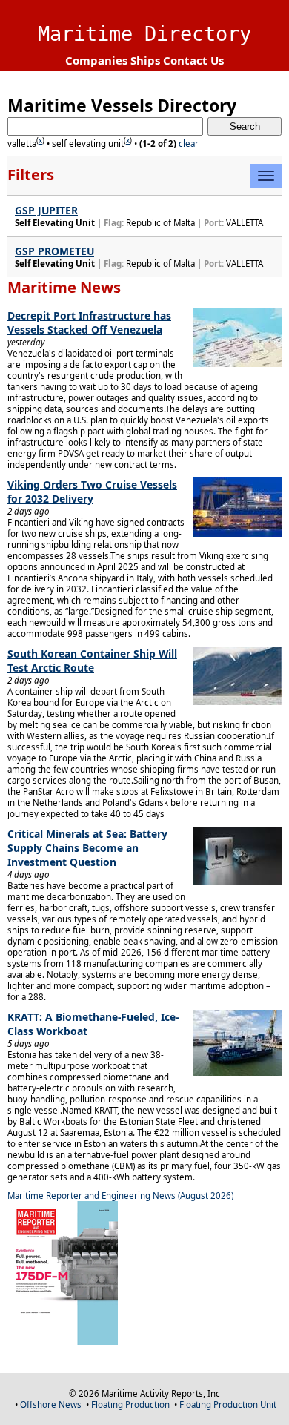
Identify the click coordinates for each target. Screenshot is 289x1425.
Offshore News (51, 1404)
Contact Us (193, 60)
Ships (145, 60)
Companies (96, 60)
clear (189, 143)
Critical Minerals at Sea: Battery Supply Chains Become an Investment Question (87, 848)
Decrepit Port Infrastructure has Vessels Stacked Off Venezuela (89, 322)
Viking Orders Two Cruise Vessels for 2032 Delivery (92, 491)
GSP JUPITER (46, 210)
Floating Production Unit (227, 1404)
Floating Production (130, 1404)
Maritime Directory (144, 33)
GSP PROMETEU (54, 251)
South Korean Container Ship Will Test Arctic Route (92, 661)
